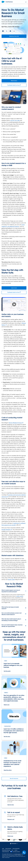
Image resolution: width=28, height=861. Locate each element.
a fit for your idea (15, 120)
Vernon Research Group (15, 422)
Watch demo (14, 80)
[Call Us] (24, 852)
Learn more (14, 288)
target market (19, 596)
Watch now (6, 704)
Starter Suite (11, 579)
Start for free (10, 804)
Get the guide (7, 671)
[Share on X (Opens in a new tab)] (6, 31)
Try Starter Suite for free (13, 85)
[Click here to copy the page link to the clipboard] (14, 31)
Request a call (10, 819)
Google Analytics (6, 529)
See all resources (14, 778)
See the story (7, 736)
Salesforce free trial (14, 36)
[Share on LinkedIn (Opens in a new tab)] (3, 31)
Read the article (8, 770)
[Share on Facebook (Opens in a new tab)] (10, 31)
